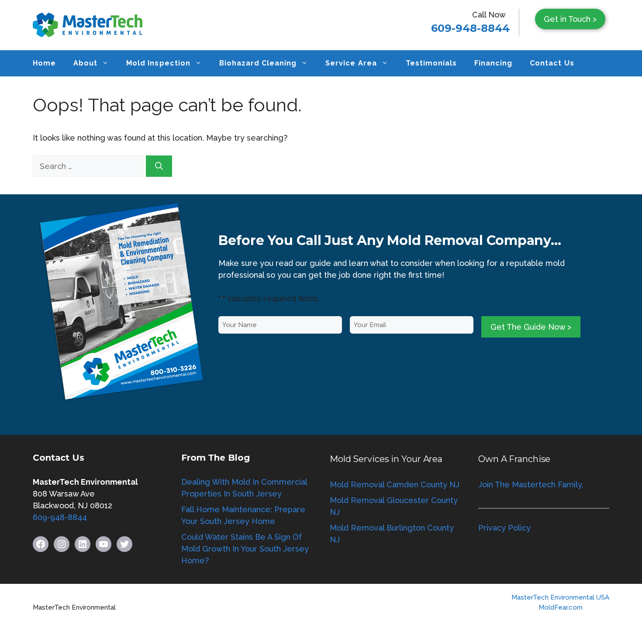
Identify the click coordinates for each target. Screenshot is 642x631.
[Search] (159, 166)
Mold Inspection (158, 63)
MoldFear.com (560, 607)
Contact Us (552, 63)
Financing (493, 63)
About (85, 63)
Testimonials (431, 63)
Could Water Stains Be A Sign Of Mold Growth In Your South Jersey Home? (245, 548)
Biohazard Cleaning (258, 63)
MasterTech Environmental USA (560, 597)
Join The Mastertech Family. (530, 484)
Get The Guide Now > (530, 326)
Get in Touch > (570, 19)
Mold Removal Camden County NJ (394, 484)
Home (44, 63)
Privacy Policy (504, 527)
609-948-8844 (470, 28)
